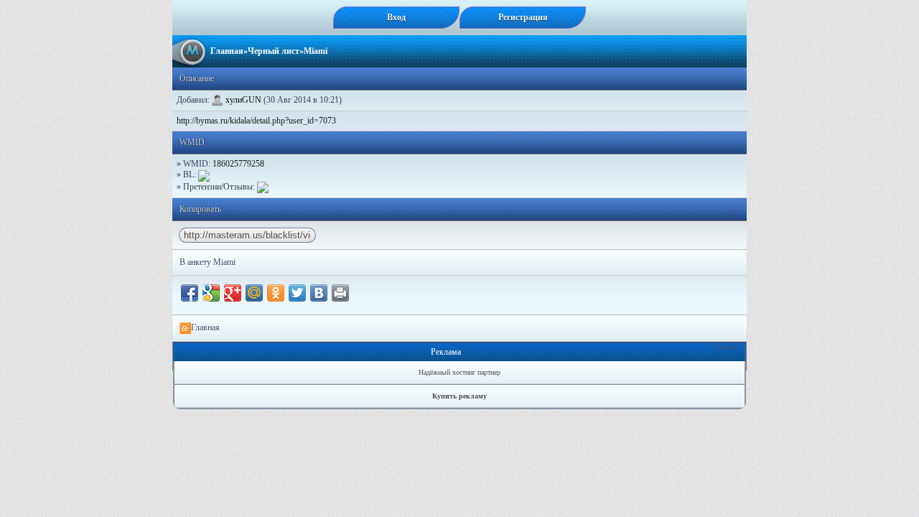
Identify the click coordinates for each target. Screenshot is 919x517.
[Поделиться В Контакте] (318, 293)
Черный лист (273, 51)
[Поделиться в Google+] (232, 293)
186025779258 (238, 164)
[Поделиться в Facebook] (189, 293)
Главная (226, 51)
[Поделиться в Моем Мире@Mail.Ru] (254, 293)
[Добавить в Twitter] (297, 293)
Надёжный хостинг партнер (459, 372)
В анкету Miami (207, 262)
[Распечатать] (340, 293)
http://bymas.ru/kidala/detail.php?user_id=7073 (256, 121)
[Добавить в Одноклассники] (275, 293)
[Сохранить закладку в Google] (211, 293)
